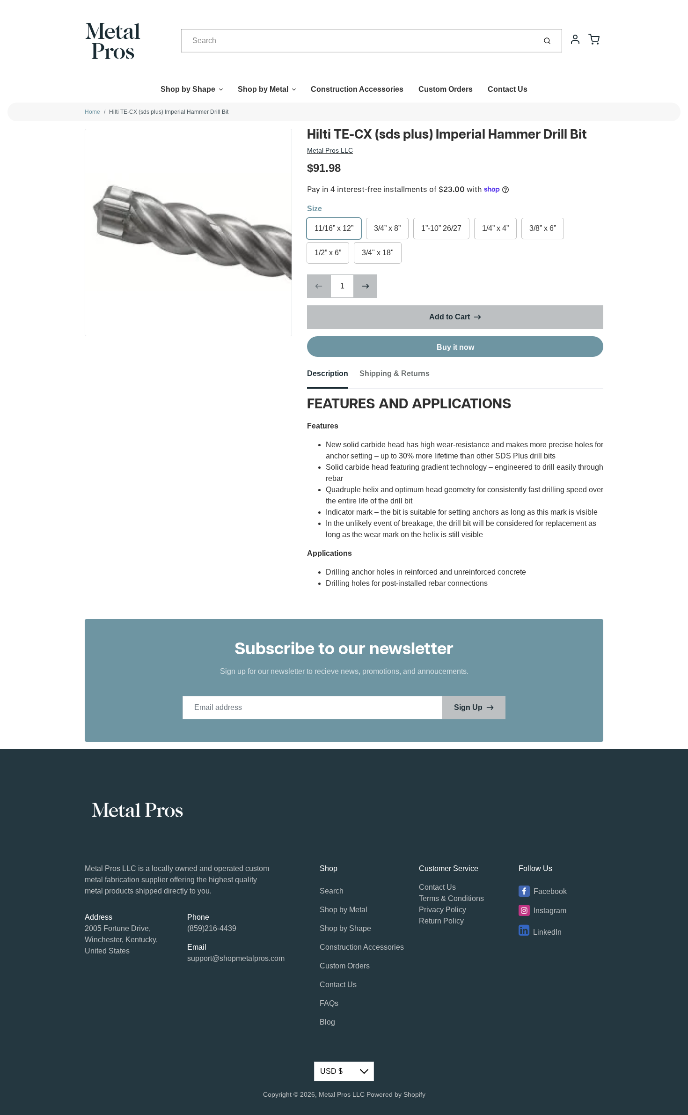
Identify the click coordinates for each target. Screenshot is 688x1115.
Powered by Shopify (395, 1094)
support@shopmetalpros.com (236, 958)
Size (314, 209)
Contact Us (507, 89)
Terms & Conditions (451, 898)
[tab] (333, 376)
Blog (327, 1022)
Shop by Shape (188, 89)
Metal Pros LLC (330, 150)
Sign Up (468, 707)
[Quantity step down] (318, 286)
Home (92, 112)
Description (327, 373)
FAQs (329, 1003)
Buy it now (455, 347)
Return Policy (441, 921)
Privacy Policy (442, 910)
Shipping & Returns (394, 373)
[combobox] (357, 40)
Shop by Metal (263, 89)
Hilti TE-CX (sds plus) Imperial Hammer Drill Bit (168, 112)
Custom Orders (445, 89)
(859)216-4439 (211, 928)
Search (332, 891)
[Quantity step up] (365, 286)
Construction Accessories (357, 89)
